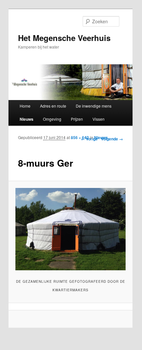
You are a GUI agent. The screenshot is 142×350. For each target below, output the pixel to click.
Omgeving (52, 119)
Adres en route (53, 106)
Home (25, 106)
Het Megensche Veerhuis (64, 37)
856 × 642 (80, 137)
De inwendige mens (94, 106)
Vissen (98, 119)
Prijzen (77, 119)
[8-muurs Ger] (70, 229)
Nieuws (26, 119)
